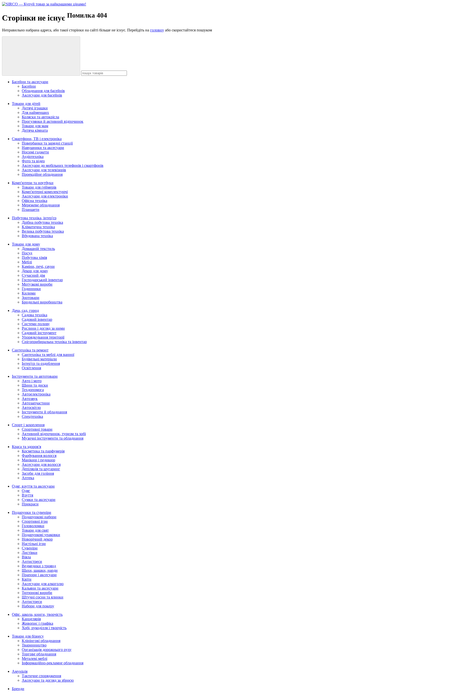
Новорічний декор (37, 539)
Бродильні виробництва (42, 302)
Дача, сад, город (25, 310)
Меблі (27, 262)
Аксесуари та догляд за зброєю (48, 680)
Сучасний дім (33, 275)
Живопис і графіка (37, 623)
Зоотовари (30, 298)
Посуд (27, 253)
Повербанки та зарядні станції (47, 143)
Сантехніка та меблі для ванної (48, 354)
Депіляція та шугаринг (41, 469)
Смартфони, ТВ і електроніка (37, 139)
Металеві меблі (34, 658)
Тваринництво (34, 645)
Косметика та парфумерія (43, 451)
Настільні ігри (34, 544)
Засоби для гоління (38, 473)
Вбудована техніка (37, 236)
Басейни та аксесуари (30, 82)
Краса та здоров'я (26, 447)
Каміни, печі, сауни (38, 266)
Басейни (29, 86)
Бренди (18, 689)
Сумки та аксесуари (38, 499)
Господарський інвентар (42, 280)
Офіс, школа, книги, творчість (37, 614)
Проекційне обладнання (42, 174)
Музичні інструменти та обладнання (52, 438)
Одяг (26, 491)
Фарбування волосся (39, 455)
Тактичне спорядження (41, 676)
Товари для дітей (26, 103)
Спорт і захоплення (28, 425)
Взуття (27, 495)
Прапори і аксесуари (39, 575)
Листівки (29, 552)
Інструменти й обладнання (44, 412)
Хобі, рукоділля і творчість (44, 628)
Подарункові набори (39, 517)
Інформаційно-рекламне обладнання (52, 663)
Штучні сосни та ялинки (42, 597)
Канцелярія (31, 619)
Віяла (26, 557)
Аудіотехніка (33, 156)
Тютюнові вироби (37, 593)
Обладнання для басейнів (43, 91)
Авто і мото (32, 381)
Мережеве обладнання (41, 205)
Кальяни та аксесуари (40, 588)
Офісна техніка (34, 201)
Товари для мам (35, 126)
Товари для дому (26, 244)
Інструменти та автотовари (35, 376)
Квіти (26, 579)
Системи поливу (36, 324)
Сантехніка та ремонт (30, 350)
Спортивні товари (37, 429)
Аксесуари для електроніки (45, 196)
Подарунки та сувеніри (31, 512)
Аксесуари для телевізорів (44, 170)
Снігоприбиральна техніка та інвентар (54, 342)
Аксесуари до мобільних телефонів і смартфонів (62, 165)
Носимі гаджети (35, 152)
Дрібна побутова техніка (42, 222)
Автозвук (30, 399)
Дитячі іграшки (35, 108)
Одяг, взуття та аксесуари (33, 486)
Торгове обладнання (39, 654)
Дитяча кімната (35, 130)
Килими (29, 293)
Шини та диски (35, 385)
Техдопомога (33, 390)
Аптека (28, 478)
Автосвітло (31, 407)
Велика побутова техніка (43, 231)
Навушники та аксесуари (43, 148)
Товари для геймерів (39, 187)
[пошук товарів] (41, 56)
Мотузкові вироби (37, 284)
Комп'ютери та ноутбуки (32, 183)
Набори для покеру (38, 606)
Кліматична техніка (38, 227)
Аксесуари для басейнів (42, 95)
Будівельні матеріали (39, 359)
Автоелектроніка (36, 394)
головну (157, 30)
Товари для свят (35, 530)
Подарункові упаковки (41, 535)
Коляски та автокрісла (40, 117)
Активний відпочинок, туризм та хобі (54, 434)
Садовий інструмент (39, 333)
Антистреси (32, 561)
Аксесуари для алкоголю (43, 584)
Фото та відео (33, 161)
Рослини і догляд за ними (43, 328)
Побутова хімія (34, 257)
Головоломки (33, 526)
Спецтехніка (32, 416)
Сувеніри (30, 548)
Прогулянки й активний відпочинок (52, 121)
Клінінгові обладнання (41, 641)
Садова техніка (34, 315)
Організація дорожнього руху (46, 649)
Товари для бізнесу (28, 636)
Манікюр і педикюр (38, 460)
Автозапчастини (36, 403)
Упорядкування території (43, 337)
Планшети (30, 209)
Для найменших (35, 112)
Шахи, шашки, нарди (40, 570)
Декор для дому (35, 271)
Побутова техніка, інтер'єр (34, 218)
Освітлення (31, 368)
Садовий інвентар (37, 319)
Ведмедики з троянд (39, 566)
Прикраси (30, 504)
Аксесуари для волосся (41, 464)
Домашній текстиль (38, 249)
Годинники (31, 289)
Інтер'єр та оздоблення (41, 363)
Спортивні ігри (35, 521)
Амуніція (19, 671)
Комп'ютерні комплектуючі (45, 192)
